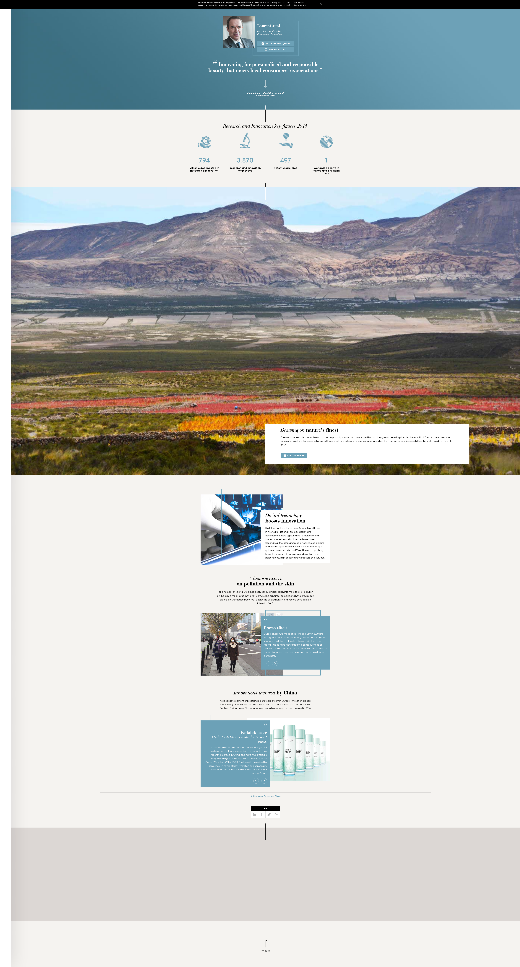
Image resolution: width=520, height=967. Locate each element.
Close (321, 4)
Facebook (261, 814)
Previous (266, 663)
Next (274, 663)
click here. (302, 5)
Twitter (269, 814)
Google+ (276, 814)
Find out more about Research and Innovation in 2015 (265, 94)
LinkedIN (254, 814)
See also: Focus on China (267, 796)
